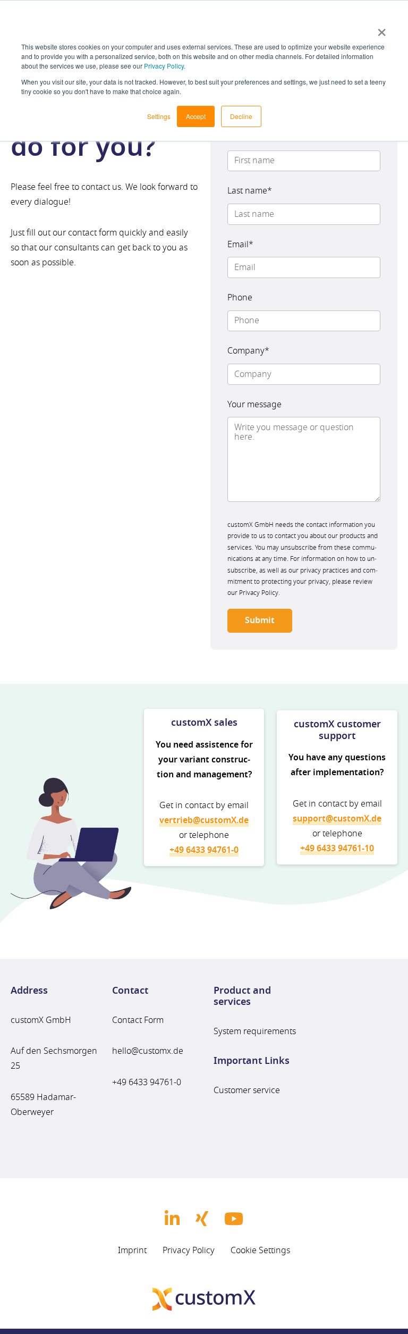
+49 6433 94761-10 (337, 848)
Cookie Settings (260, 1249)
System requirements (255, 1031)
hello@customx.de (147, 1051)
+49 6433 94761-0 (146, 1082)
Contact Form (138, 1020)
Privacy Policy (189, 1249)
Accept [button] (196, 116)
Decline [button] (241, 116)
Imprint (132, 1249)
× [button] (382, 28)
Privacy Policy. (164, 65)
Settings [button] (159, 116)
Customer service (247, 1090)
